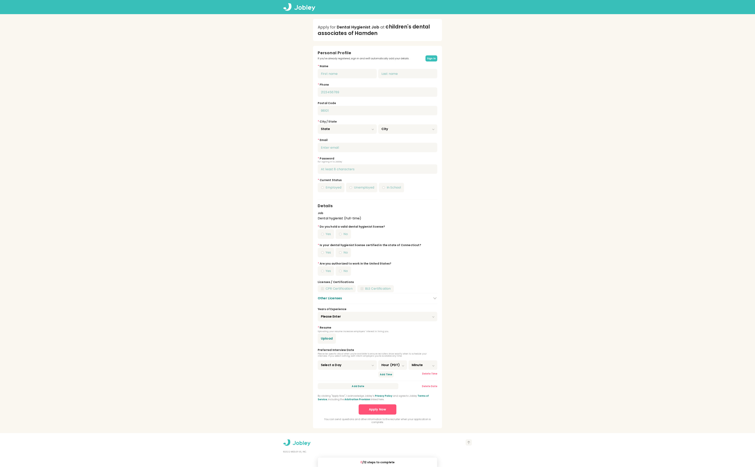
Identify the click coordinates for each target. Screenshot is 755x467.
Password (327, 158)
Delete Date (429, 386)
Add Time (386, 374)
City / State (328, 122)
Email (324, 140)
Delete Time (429, 373)
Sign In (431, 58)
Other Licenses (330, 298)
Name (324, 66)
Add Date (358, 386)
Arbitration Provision (357, 399)
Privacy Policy (383, 395)
